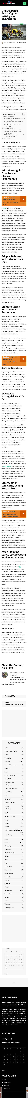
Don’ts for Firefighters (9, 128)
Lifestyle (7, 842)
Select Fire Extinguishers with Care (14, 130)
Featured (7, 799)
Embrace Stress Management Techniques (13, 125)
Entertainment (9, 782)
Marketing (8, 846)
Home (5, 1079)
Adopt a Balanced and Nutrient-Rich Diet (14, 122)
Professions (8, 866)
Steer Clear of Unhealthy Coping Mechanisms (13, 132)
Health (7, 826)
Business (7, 761)
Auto (6, 748)
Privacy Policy (7, 1082)
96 (20, 567)
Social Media (8, 877)
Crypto (7, 772)
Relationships (9, 873)
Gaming (7, 823)
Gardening (9, 835)
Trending (7, 904)
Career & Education (10, 765)
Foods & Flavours (10, 816)
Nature (7, 856)
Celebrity (7, 768)
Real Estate (8, 870)
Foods (6, 813)
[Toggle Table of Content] (23, 114)
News (6, 859)
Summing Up (7, 138)
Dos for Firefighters (8, 116)
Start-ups (7, 883)
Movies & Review (10, 853)
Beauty (7, 754)
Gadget (7, 820)
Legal (21, 24)
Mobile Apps (8, 849)
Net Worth (9, 792)
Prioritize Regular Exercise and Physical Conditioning (15, 119)
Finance (7, 806)
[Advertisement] (14, 724)
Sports (7, 880)
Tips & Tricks (8, 894)
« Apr (6, 974)
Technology (8, 890)
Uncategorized (9, 907)
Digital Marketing (10, 775)
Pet (6, 863)
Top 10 (7, 897)
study (4, 208)
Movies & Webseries (12, 788)
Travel (6, 901)
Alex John (12, 42)
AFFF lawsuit (7, 466)
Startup (7, 887)
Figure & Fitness (9, 802)
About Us (6, 1085)
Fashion (7, 796)
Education (8, 778)
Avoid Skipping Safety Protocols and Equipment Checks (15, 135)
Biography (8, 758)
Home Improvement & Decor (13, 830)
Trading (8, 809)
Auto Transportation (11, 751)
